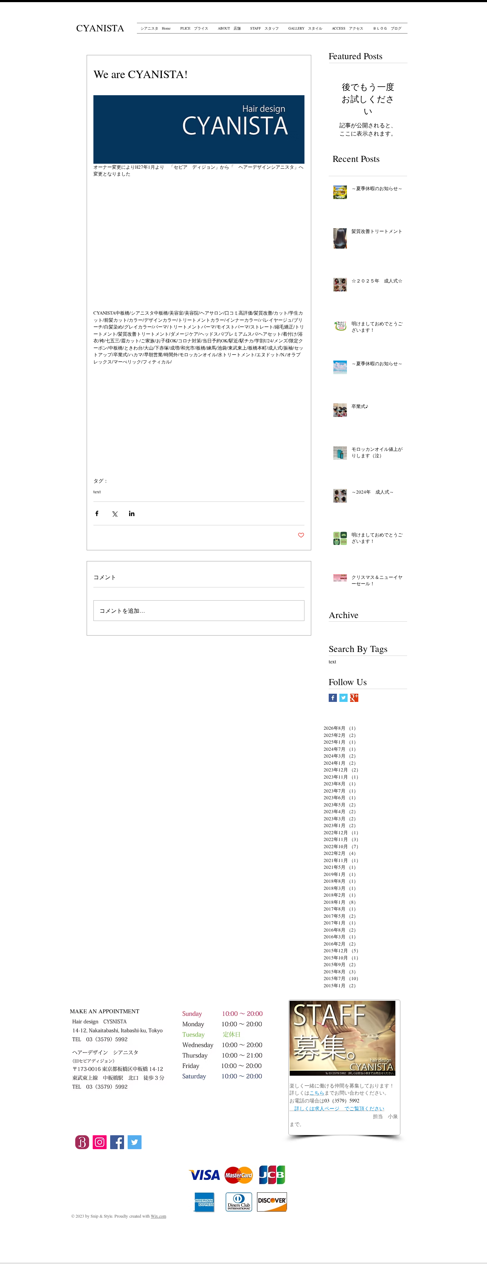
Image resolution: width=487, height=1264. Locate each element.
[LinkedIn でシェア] (131, 513)
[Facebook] (117, 1142)
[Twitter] (135, 1142)
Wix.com (158, 1216)
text (97, 491)
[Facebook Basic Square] (333, 698)
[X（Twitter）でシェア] (114, 513)
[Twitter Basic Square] (343, 698)
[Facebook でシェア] (96, 513)
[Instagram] (100, 1142)
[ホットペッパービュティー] (82, 1142)
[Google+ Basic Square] (354, 698)
